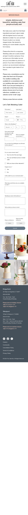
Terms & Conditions (8, 350)
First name (8, 109)
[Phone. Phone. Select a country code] (18, 120)
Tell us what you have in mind (12, 207)
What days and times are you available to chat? (14, 183)
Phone (18, 116)
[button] (25, 10)
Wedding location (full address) (13, 196)
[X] (12, 339)
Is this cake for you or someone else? (14, 175)
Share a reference (9, 220)
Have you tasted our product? (20, 135)
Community (6, 345)
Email (6, 116)
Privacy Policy (7, 353)
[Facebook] (8, 339)
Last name (19, 109)
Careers (5, 342)
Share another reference (19, 219)
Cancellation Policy (8, 347)
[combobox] (9, 127)
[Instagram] (4, 339)
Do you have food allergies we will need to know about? (15, 144)
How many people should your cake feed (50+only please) (9, 134)
